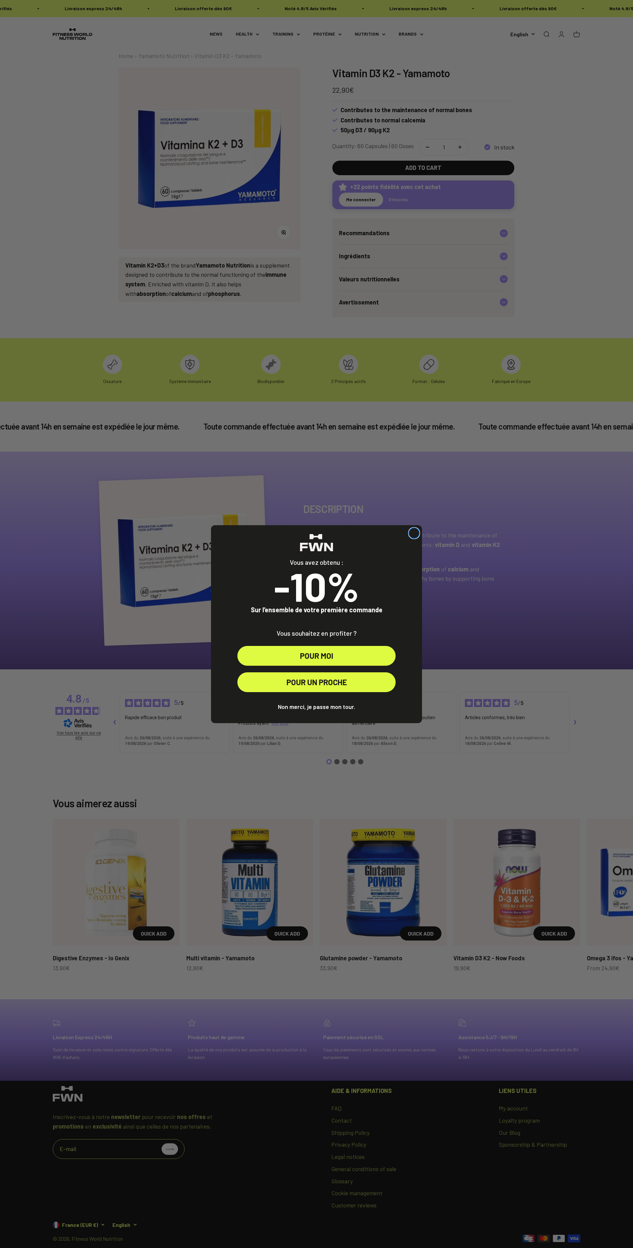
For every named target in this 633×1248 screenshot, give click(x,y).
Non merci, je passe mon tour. (316, 706)
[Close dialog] (414, 533)
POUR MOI (316, 655)
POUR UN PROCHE (316, 682)
